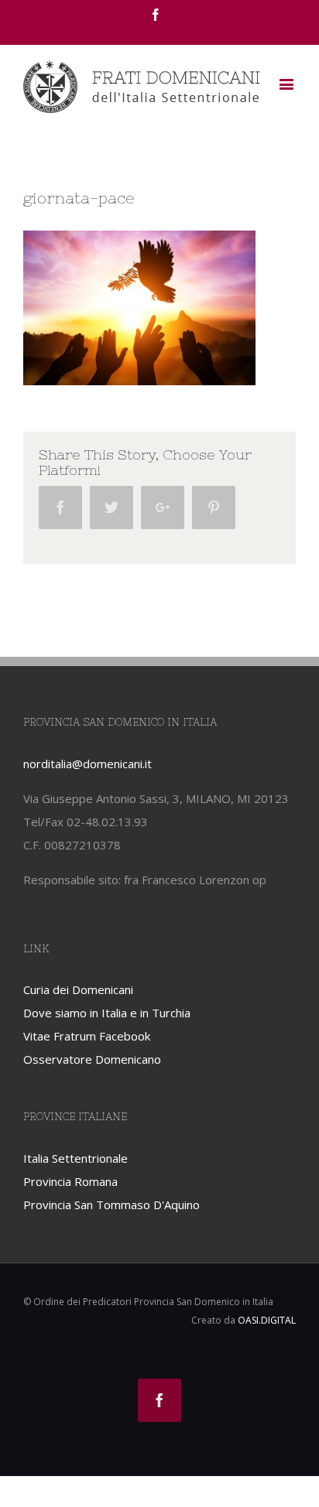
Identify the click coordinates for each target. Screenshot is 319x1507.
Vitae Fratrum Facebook (86, 1036)
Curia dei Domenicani (78, 989)
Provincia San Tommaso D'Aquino (111, 1204)
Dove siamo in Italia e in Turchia (106, 1012)
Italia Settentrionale (75, 1158)
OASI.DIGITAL (267, 1320)
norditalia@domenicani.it (87, 763)
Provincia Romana (70, 1181)
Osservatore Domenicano (92, 1059)
